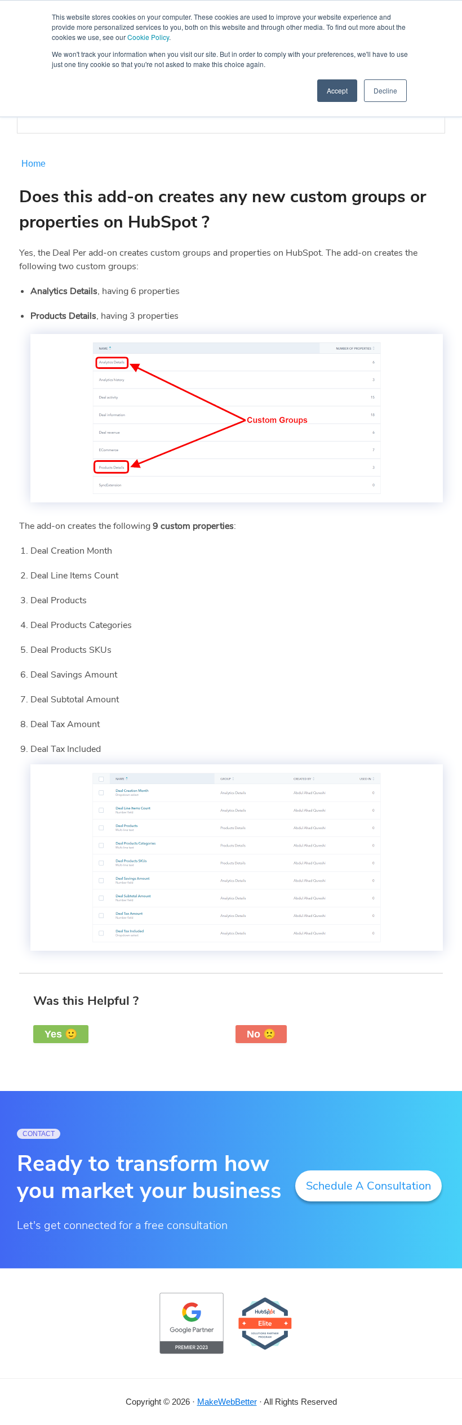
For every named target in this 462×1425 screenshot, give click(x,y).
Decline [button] (385, 90)
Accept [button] (337, 90)
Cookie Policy (148, 37)
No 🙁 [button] (261, 1034)
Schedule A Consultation (368, 1186)
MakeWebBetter (227, 1401)
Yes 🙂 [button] (61, 1034)
